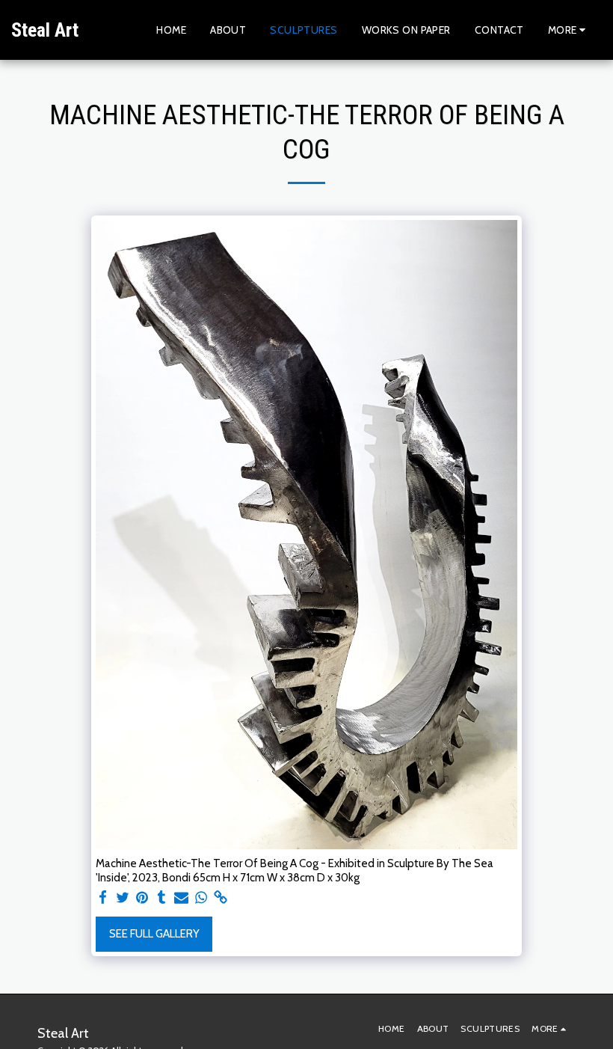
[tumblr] (162, 897)
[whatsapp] (201, 897)
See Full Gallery (154, 934)
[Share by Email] (181, 897)
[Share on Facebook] (103, 897)
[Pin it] (142, 897)
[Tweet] (122, 897)
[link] (221, 897)
